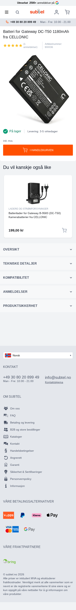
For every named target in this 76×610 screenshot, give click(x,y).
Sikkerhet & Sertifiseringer (26, 471)
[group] (13, 45)
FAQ (13, 415)
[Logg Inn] (56, 12)
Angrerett (16, 457)
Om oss (15, 408)
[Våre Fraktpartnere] (9, 561)
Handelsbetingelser (22, 450)
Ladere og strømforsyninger (28, 208)
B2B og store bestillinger (25, 429)
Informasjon (17, 485)
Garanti (14, 464)
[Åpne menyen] (7, 12)
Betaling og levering (22, 422)
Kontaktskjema (54, 382)
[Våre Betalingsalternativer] (8, 515)
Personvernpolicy (20, 478)
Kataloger (16, 436)
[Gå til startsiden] (37, 11)
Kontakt (14, 443)
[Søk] (17, 12)
